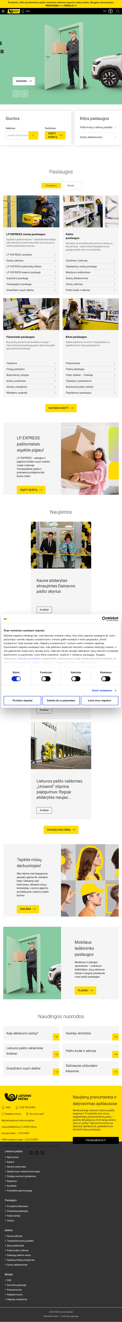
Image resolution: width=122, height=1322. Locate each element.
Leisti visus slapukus (99, 700)
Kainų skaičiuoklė (15, 1245)
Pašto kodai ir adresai (17, 1250)
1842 (27, 11)
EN (104, 11)
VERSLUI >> (70, 5)
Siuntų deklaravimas (17, 1264)
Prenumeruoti (96, 1140)
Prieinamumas (14, 1290)
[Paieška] (118, 11)
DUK (9, 1280)
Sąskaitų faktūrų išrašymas (20, 1260)
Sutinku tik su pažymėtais (61, 700)
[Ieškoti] (33, 135)
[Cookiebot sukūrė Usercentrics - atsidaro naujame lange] (104, 619)
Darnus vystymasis (16, 1166)
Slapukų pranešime (29, 658)
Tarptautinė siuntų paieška (20, 1241)
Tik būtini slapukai (22, 700)
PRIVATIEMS (52, 5)
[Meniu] (3, 11)
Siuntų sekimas (14, 1236)
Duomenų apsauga (16, 1285)
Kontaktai (12, 1186)
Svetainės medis (51, 1316)
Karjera (10, 1162)
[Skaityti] (56, 1036)
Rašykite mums (15, 1294)
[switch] (46, 678)
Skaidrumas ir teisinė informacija (23, 1171)
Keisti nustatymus (102, 690)
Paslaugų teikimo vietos (19, 1255)
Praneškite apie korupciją (19, 1190)
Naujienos (12, 1181)
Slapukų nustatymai (17, 1299)
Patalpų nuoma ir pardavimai (21, 1176)
